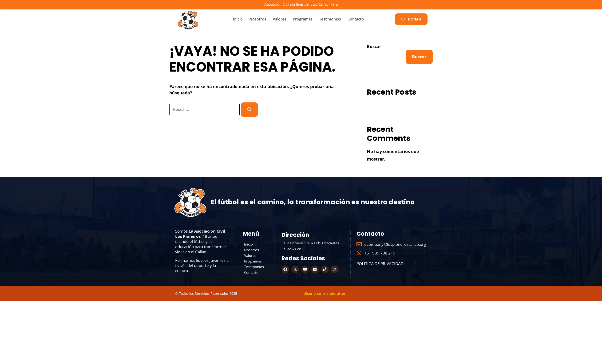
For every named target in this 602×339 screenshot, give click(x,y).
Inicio (238, 19)
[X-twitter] (295, 269)
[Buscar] (249, 109)
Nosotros (257, 19)
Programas (303, 19)
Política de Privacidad (380, 263)
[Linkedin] (315, 269)
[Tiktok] (325, 269)
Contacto (356, 19)
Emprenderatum (331, 293)
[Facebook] (285, 269)
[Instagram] (334, 269)
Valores (279, 19)
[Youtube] (305, 269)
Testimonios (330, 19)
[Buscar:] (205, 109)
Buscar (374, 46)
